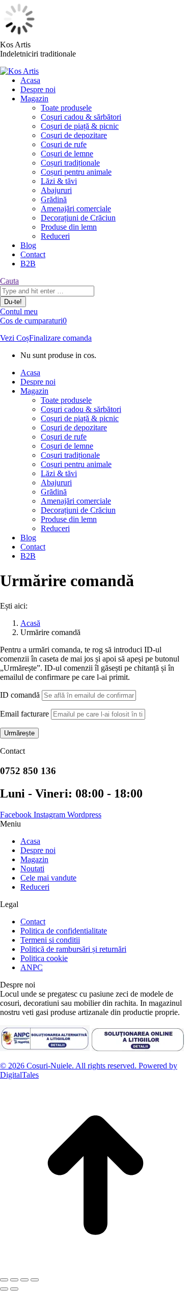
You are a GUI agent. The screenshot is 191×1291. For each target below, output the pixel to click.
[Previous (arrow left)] (4, 1288)
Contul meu (19, 311)
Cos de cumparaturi (33, 320)
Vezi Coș (14, 338)
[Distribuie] (14, 1279)
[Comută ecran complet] (24, 1279)
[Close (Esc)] (4, 1279)
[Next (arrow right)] (14, 1288)
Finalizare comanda (60, 338)
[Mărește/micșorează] (35, 1279)
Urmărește (19, 733)
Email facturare (24, 713)
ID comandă (20, 695)
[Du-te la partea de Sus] (95, 1267)
